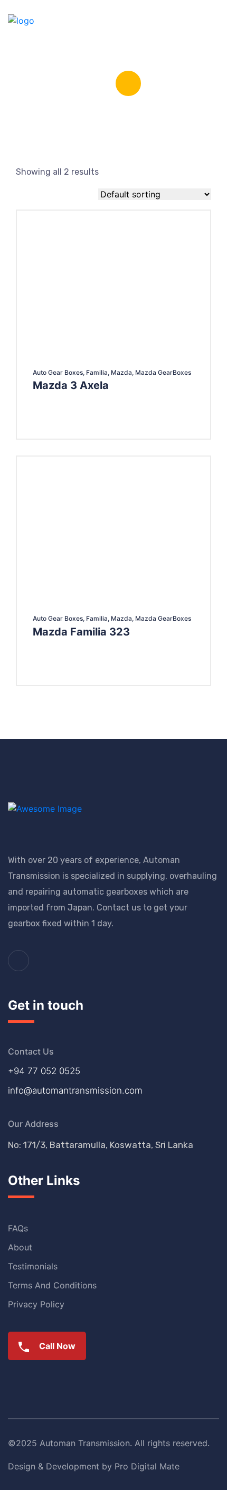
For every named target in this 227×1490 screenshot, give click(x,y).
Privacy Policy (36, 1304)
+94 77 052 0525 (44, 1071)
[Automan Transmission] (21, 30)
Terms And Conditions (52, 1285)
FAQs (18, 1228)
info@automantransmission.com (75, 1090)
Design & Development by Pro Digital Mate (93, 1466)
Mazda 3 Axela (71, 385)
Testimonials (33, 1266)
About (20, 1247)
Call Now (56, 1346)
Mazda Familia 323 (81, 631)
